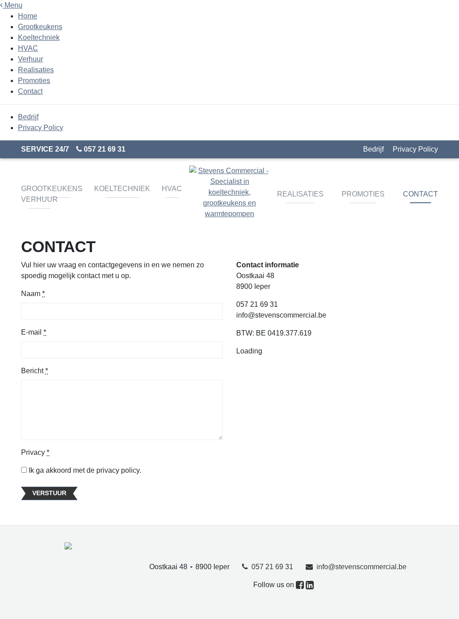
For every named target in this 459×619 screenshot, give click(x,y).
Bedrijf (28, 117)
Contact (30, 91)
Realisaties (36, 70)
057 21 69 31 (104, 149)
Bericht (34, 371)
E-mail (33, 332)
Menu (12, 5)
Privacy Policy (40, 127)
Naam (33, 293)
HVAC (28, 48)
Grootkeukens (40, 27)
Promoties (34, 80)
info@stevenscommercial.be (360, 567)
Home (27, 16)
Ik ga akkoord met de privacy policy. (84, 470)
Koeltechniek (39, 37)
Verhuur (30, 59)
